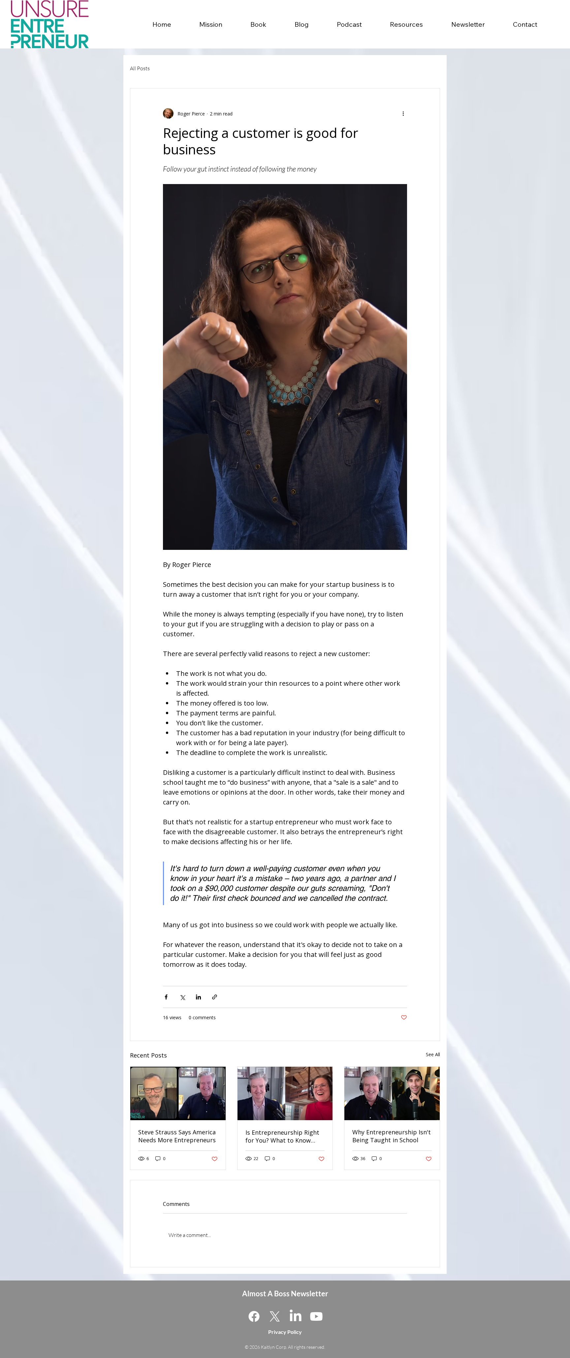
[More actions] (403, 113)
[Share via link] (214, 997)
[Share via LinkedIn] (198, 997)
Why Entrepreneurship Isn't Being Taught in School (391, 1136)
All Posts (140, 68)
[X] (275, 1316)
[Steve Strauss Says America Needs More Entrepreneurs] (178, 1093)
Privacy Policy (285, 1332)
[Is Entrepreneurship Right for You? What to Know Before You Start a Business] (285, 1093)
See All (433, 1054)
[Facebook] (254, 1316)
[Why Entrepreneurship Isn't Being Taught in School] (392, 1093)
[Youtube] (316, 1316)
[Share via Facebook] (166, 997)
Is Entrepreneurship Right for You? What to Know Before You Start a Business (285, 1136)
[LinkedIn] (295, 1316)
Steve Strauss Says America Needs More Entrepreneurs (177, 1136)
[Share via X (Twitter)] (182, 997)
